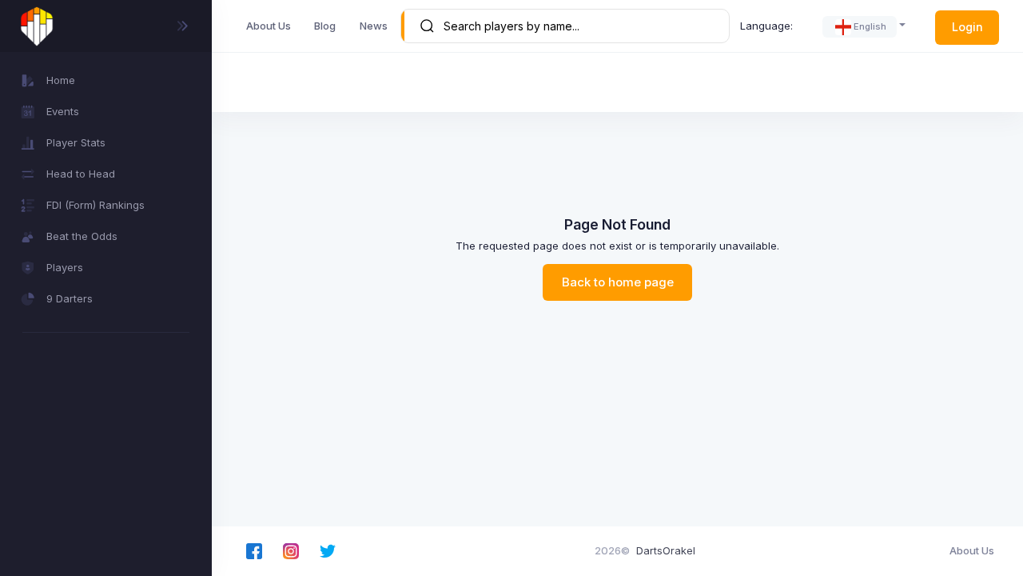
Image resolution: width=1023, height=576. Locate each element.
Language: (766, 25)
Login (967, 27)
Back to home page (618, 282)
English (870, 26)
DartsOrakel (665, 550)
